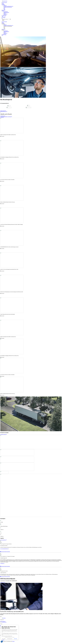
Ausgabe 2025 (2, 582)
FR (4, 17)
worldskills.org (2, 563)
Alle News (1, 117)
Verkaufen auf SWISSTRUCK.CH (8, 6)
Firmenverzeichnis (4, 2)
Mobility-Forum (4, 15)
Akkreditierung (6, 11)
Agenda (3, 23)
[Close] (0, 616)
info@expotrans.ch (2, 621)
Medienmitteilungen (6, 12)
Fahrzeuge (5, 5)
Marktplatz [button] (3, 4)
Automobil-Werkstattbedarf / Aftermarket (5, 116)
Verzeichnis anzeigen (3, 434)
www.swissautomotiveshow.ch (4, 548)
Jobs (4, 9)
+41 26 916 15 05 (4, 622)
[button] (2, 18)
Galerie (5, 13)
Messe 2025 (3, 29)
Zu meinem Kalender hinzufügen (5, 551)
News (3, 3)
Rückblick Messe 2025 (3, 111)
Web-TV (5, 14)
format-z (13, 641)
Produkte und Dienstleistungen (8, 7)
